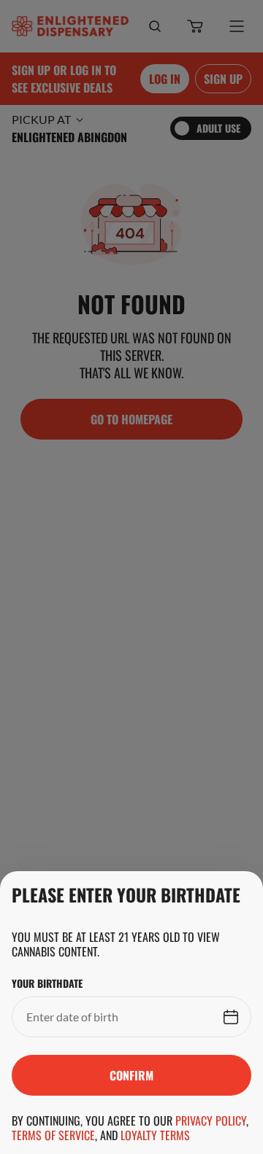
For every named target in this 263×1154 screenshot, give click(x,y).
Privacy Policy (210, 1120)
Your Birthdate (47, 983)
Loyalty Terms (155, 1135)
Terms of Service (53, 1135)
